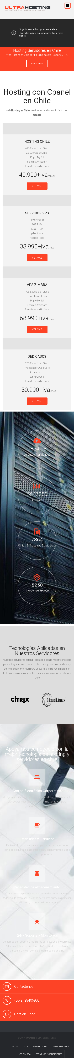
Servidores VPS (60, 1046)
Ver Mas (37, 186)
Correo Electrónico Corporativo (37, 791)
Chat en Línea (24, 1014)
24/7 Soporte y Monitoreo (37, 935)
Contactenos (23, 986)
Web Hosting (40, 1046)
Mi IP (26, 1046)
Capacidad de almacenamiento (37, 887)
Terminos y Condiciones (49, 1054)
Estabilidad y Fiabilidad (37, 839)
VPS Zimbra (25, 1054)
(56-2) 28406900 (27, 1000)
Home (15, 1046)
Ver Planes (37, 63)
